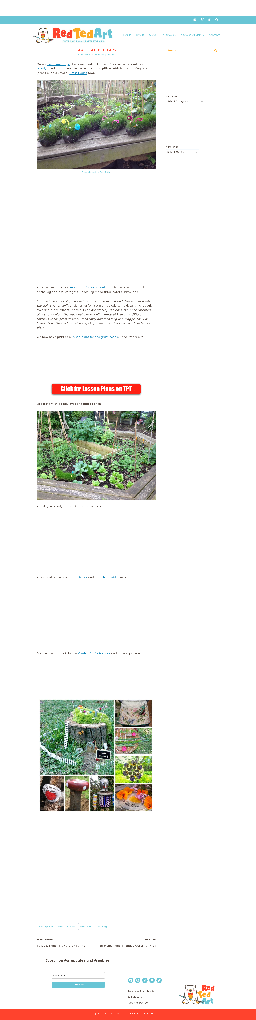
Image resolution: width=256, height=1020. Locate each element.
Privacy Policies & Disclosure (141, 994)
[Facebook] (195, 20)
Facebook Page (58, 64)
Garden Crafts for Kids (94, 653)
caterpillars (45, 926)
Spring (110, 55)
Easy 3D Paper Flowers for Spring (61, 942)
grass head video (107, 577)
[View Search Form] (216, 19)
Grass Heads (78, 73)
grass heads (79, 577)
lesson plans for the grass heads (95, 337)
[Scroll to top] (249, 1008)
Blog (152, 35)
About (140, 35)
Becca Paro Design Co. (149, 1014)
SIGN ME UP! (78, 984)
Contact (214, 35)
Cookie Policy (138, 1002)
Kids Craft (98, 55)
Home (127, 35)
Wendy (42, 68)
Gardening (84, 55)
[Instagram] (210, 20)
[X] (202, 20)
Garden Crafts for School (87, 287)
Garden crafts (67, 926)
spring (102, 926)
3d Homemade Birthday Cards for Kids (128, 942)
